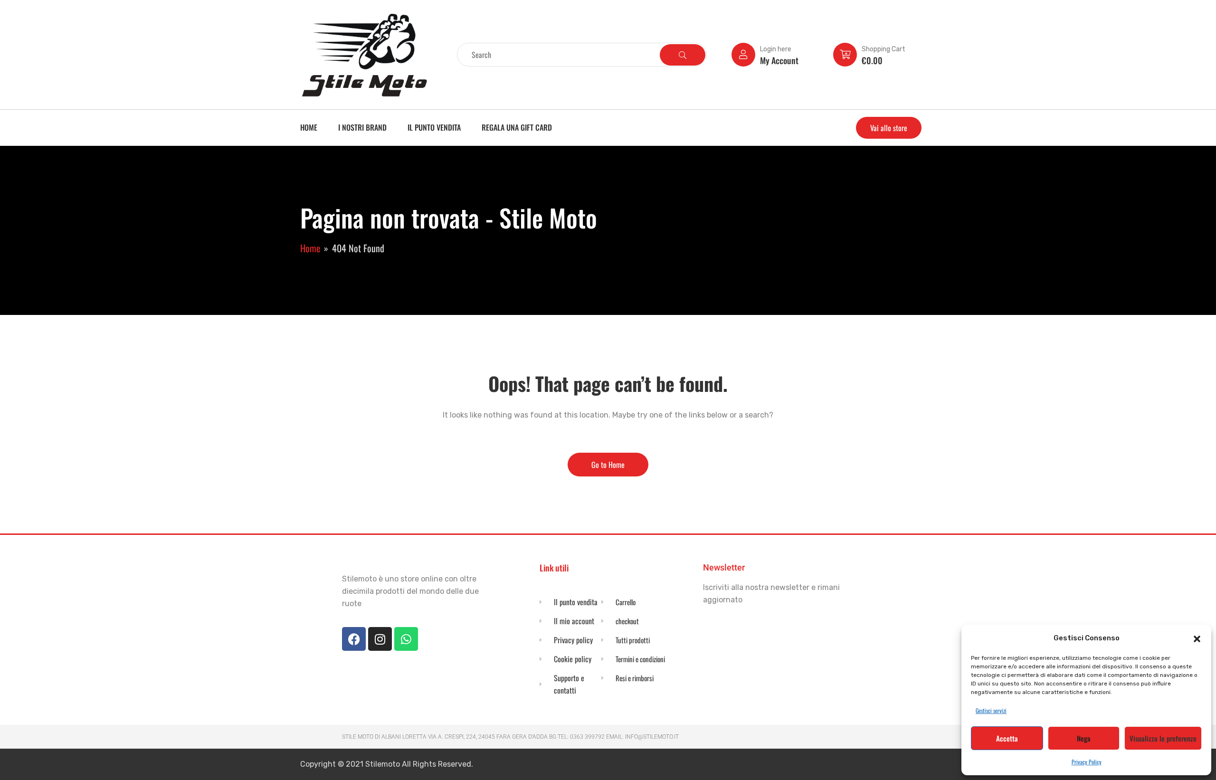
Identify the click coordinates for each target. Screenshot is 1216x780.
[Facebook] (354, 639)
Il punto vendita (434, 127)
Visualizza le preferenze (1163, 738)
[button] (1197, 638)
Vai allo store (888, 127)
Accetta (1007, 738)
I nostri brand (362, 127)
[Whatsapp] (406, 639)
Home (308, 127)
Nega (1084, 738)
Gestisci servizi (991, 710)
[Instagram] (380, 639)
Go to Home (608, 464)
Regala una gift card (517, 127)
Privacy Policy (1087, 762)
